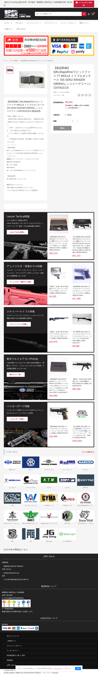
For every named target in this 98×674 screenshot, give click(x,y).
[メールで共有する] (90, 95)
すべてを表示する (88, 452)
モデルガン (19, 23)
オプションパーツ (32, 23)
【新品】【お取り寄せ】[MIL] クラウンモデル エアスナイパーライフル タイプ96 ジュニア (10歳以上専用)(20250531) (58, 335)
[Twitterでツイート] (86, 95)
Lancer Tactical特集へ (17, 232)
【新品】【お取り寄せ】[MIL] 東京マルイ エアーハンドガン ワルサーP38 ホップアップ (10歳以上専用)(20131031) (58, 290)
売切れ (62, 128)
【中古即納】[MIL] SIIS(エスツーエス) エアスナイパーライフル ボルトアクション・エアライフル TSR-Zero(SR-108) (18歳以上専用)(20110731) (81, 337)
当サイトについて (13, 636)
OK (78, 668)
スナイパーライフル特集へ (19, 324)
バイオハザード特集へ (17, 419)
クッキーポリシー (13, 650)
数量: (55, 121)
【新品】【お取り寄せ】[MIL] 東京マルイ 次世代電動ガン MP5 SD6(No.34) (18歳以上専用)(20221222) (81, 382)
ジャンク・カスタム (67, 23)
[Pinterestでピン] (82, 95)
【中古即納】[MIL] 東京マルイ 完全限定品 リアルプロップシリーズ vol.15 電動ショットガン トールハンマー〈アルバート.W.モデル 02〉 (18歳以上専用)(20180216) (81, 432)
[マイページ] (89, 14)
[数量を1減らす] (67, 121)
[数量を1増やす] (77, 121)
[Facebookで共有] (79, 95)
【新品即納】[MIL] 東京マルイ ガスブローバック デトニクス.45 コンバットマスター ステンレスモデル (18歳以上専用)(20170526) (81, 291)
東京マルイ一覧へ (16, 374)
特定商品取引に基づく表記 (16, 655)
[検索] (84, 14)
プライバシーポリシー (14, 646)
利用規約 (10, 660)
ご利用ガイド (8, 29)
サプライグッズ (49, 23)
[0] (92, 14)
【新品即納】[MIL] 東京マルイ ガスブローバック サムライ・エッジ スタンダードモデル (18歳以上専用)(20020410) (58, 430)
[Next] (93, 283)
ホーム (6, 60)
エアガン (7, 23)
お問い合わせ (21, 29)
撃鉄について (84, 23)
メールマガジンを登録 (85, 4)
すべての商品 (14, 60)
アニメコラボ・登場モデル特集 (20, 282)
